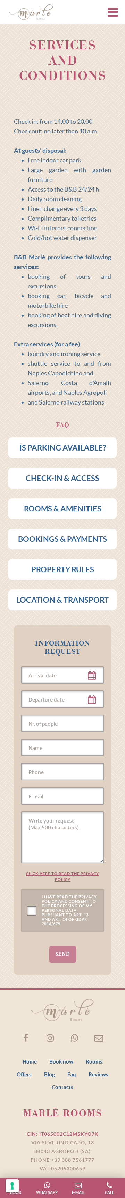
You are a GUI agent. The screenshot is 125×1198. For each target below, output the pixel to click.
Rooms (94, 1062)
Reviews (98, 1074)
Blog (49, 1074)
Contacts (62, 1087)
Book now (61, 1062)
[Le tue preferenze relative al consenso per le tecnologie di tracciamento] (12, 1185)
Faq (71, 1074)
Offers (24, 1074)
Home (30, 1062)
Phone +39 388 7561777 (62, 1160)
